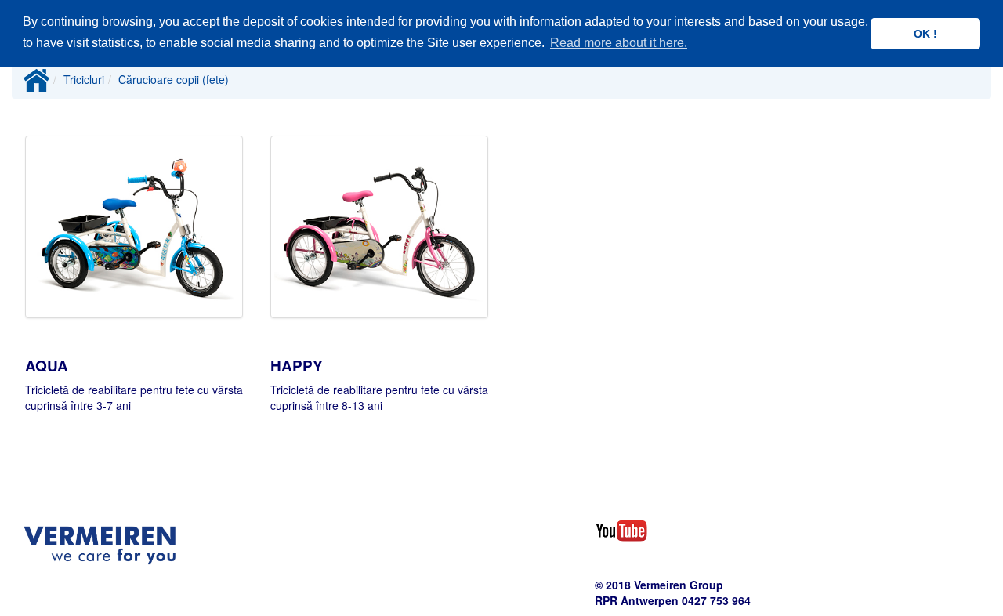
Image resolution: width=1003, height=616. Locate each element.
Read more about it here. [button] (618, 42)
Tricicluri (83, 79)
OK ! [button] (925, 33)
